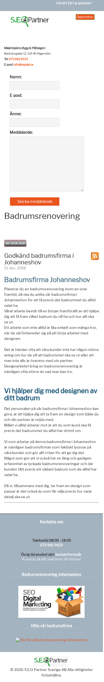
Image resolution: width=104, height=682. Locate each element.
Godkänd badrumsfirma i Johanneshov (39, 259)
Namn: (16, 76)
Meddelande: (21, 132)
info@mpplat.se (24, 64)
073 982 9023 (18, 59)
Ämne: (15, 113)
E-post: (16, 95)
